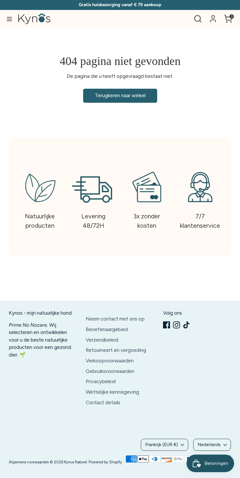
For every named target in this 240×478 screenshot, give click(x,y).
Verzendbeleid (102, 340)
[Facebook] (166, 324)
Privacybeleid (101, 381)
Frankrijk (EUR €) (161, 444)
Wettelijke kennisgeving (112, 392)
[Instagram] (176, 324)
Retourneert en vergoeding (116, 350)
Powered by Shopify (105, 462)
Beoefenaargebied (107, 329)
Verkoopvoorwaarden (110, 361)
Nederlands (209, 444)
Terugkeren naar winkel (120, 95)
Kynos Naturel (75, 462)
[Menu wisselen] (9, 19)
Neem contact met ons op (115, 319)
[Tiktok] (186, 324)
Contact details (103, 402)
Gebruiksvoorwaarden (110, 371)
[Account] (213, 16)
